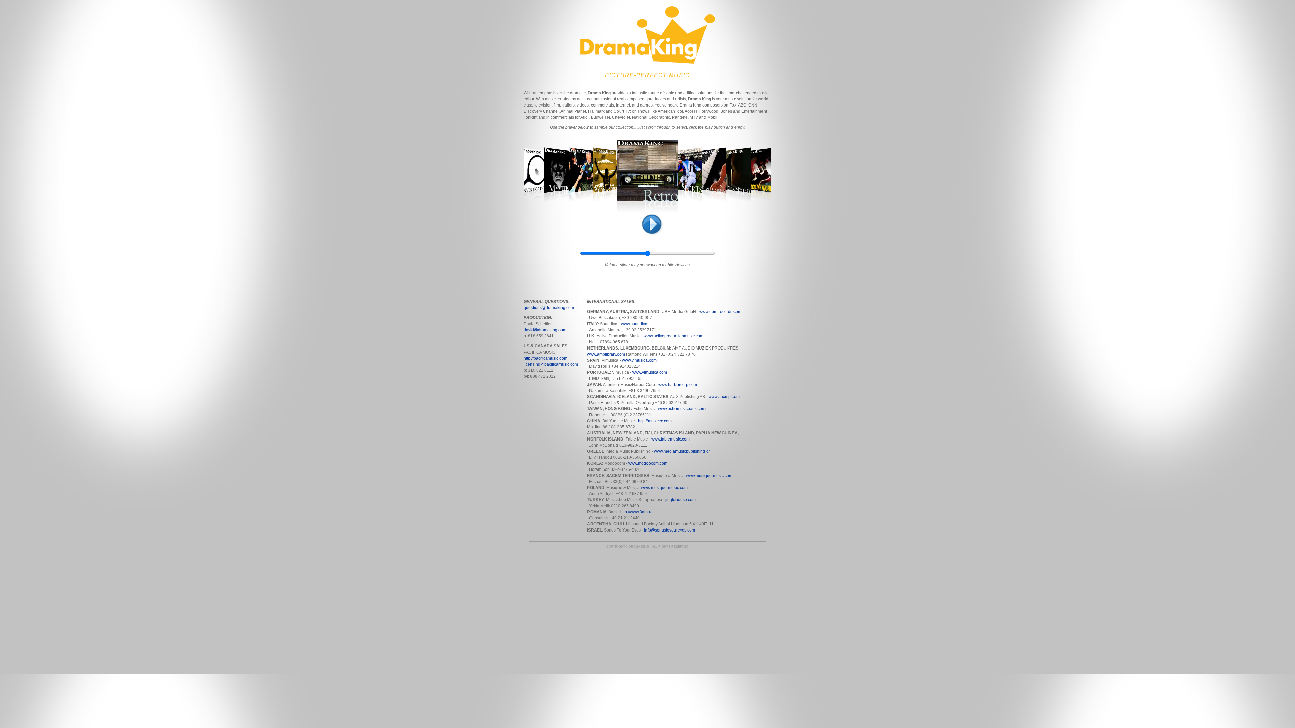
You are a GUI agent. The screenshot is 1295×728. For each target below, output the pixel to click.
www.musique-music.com (709, 475)
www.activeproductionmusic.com (673, 336)
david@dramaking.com (545, 330)
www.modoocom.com (647, 463)
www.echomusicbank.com (682, 408)
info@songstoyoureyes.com (669, 530)
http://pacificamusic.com (545, 358)
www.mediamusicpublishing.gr (682, 451)
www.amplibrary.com (606, 354)
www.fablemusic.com (670, 439)
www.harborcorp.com (677, 384)
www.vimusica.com (639, 360)
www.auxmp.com (724, 396)
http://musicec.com (654, 421)
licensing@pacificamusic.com (551, 364)
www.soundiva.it (636, 324)
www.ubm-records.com (720, 311)
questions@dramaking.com (549, 307)
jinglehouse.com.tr (682, 499)
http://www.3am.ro (636, 512)
